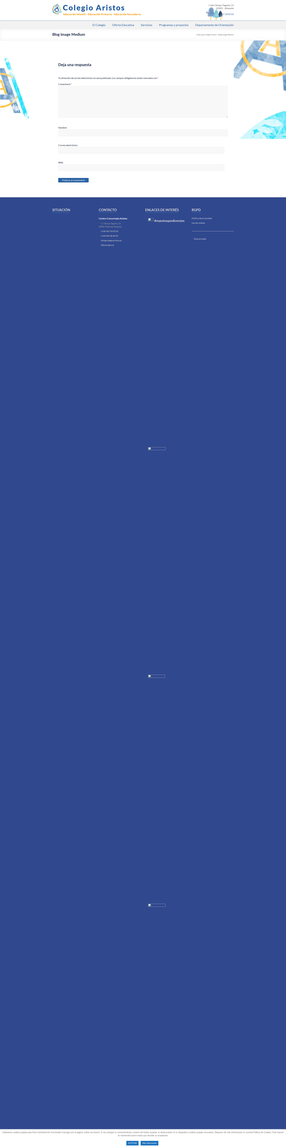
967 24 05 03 (227, 14)
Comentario (65, 84)
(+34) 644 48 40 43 (109, 236)
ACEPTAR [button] (132, 1143)
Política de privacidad (202, 218)
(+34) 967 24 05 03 (109, 231)
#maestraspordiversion (169, 221)
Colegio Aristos (94, 7)
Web (60, 162)
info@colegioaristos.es (111, 240)
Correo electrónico (67, 145)
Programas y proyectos (174, 25)
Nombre (62, 127)
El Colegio (99, 25)
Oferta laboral (107, 245)
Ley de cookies (198, 223)
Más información (149, 1143)
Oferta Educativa (123, 25)
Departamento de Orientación (214, 25)
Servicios (146, 25)
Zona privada (199, 239)
